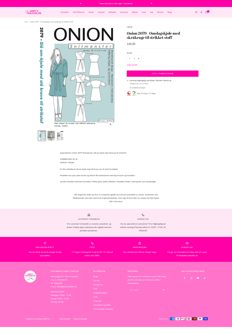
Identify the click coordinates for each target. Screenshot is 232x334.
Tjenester (160, 12)
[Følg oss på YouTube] (198, 278)
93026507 (58, 283)
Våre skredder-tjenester (103, 309)
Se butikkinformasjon (137, 88)
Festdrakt (101, 12)
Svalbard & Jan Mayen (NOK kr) (38, 319)
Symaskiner (65, 12)
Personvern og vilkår (102, 305)
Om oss (96, 280)
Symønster (124, 12)
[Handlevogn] (206, 12)
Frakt (95, 297)
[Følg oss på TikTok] (204, 278)
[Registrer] (163, 290)
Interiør (91, 12)
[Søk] (196, 12)
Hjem (26, 22)
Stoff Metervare (79, 12)
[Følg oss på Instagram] (191, 278)
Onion (129, 27)
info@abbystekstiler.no (66, 286)
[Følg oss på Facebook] (184, 278)
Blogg (169, 12)
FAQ (95, 288)
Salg (151, 12)
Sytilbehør (112, 12)
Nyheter (135, 12)
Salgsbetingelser (100, 293)
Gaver (144, 12)
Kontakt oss (98, 284)
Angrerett (97, 301)
